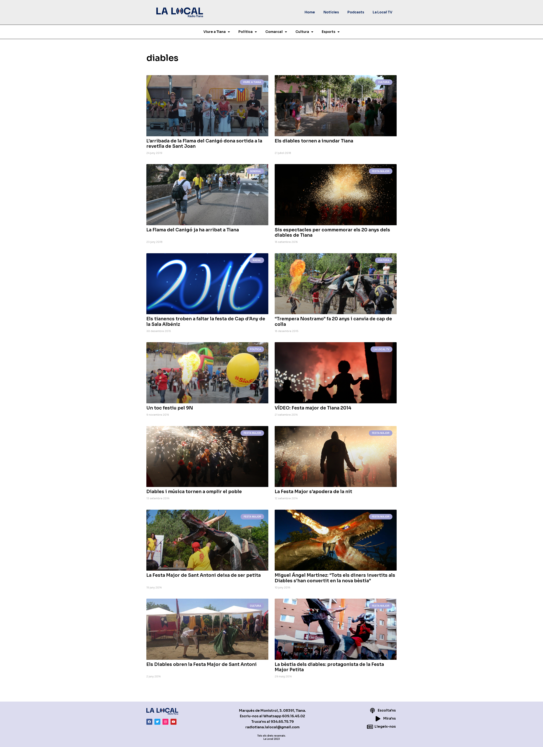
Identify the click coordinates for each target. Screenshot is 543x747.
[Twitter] (157, 722)
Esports (328, 32)
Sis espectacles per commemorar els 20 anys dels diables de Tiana (332, 232)
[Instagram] (165, 722)
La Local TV (382, 12)
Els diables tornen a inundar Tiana (314, 141)
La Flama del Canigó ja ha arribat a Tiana (192, 230)
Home (310, 12)
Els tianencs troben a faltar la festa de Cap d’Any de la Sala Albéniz (205, 321)
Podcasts (355, 12)
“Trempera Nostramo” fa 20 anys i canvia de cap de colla (333, 321)
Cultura (302, 32)
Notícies (331, 12)
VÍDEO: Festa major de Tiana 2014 (313, 408)
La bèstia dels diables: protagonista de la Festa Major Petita (329, 667)
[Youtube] (173, 722)
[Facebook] (149, 722)
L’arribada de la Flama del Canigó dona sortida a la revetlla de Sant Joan (204, 143)
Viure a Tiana (214, 32)
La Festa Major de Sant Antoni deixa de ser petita (203, 575)
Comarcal (274, 32)
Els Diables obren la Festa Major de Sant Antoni (201, 664)
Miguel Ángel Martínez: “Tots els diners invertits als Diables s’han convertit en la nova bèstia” (335, 578)
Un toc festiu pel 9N (169, 408)
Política (245, 32)
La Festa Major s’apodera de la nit (313, 491)
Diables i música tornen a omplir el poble (194, 491)
